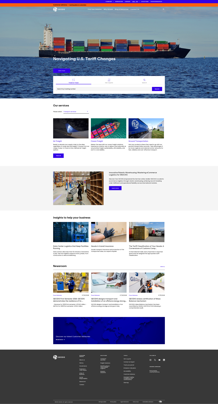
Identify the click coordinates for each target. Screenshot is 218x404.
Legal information (124, 401)
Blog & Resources (121, 9)
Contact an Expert (129, 362)
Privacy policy (113, 401)
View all (58, 156)
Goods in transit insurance (102, 246)
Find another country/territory (155, 371)
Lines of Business (81, 374)
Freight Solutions (105, 363)
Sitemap (126, 382)
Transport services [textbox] (69, 111)
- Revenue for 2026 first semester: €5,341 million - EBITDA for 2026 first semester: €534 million (69, 305)
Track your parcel (129, 365)
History (81, 363)
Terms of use (135, 401)
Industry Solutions (103, 372)
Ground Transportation (138, 141)
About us (82, 359)
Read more (59, 339)
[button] (109, 1)
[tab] (144, 81)
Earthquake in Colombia (77, 5)
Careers (81, 384)
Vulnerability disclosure (148, 401)
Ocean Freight (97, 141)
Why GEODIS (108, 9)
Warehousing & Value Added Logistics (105, 367)
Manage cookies (102, 401)
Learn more (115, 188)
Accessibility (127, 371)
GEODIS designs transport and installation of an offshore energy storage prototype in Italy (107, 305)
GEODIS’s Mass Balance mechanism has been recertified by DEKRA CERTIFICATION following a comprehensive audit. (145, 306)
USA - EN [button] (135, 1)
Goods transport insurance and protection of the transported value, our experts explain (107, 250)
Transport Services (103, 359)
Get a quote (127, 358)
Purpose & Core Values (83, 369)
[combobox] (76, 111)
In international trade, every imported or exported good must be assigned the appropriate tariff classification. (146, 253)
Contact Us (134, 9)
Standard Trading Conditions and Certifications (129, 378)
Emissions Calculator (130, 368)
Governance (83, 366)
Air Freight (57, 141)
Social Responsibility (83, 378)
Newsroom (82, 381)
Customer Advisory (129, 374)
